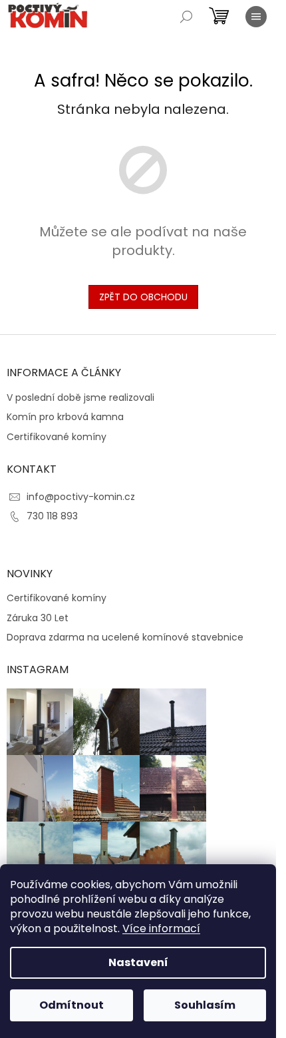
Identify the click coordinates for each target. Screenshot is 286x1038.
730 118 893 (52, 516)
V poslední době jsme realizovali (80, 397)
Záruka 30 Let (38, 618)
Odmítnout (71, 1005)
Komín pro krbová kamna (65, 417)
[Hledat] (186, 16)
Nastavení (138, 962)
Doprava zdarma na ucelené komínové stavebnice (125, 637)
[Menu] (256, 16)
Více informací (161, 928)
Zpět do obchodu (143, 297)
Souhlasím (204, 1005)
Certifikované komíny (56, 437)
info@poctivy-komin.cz (81, 496)
